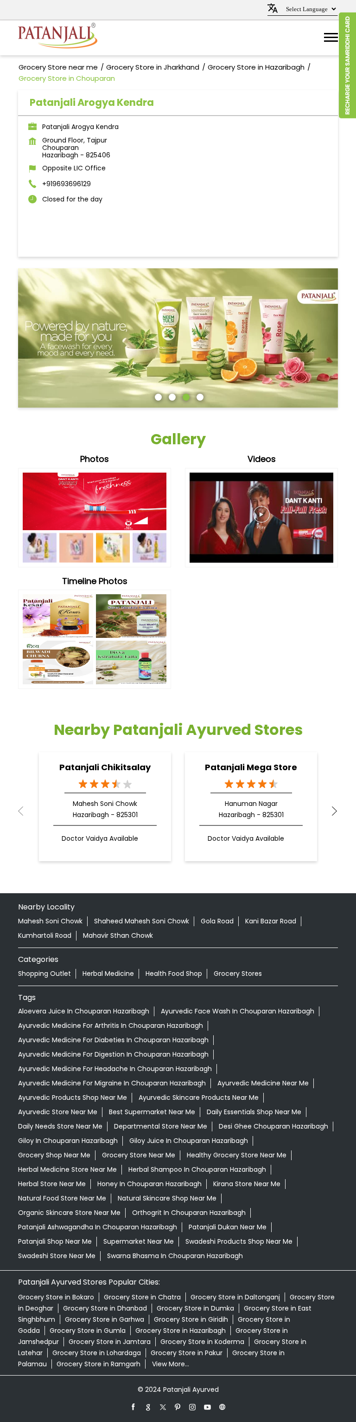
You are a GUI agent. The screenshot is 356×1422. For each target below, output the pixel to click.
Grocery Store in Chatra (142, 1297)
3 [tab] (185, 396)
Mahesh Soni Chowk (50, 921)
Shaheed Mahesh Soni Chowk (141, 921)
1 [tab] (157, 396)
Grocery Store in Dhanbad (105, 1308)
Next (330, 811)
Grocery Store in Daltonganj (235, 1297)
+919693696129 (66, 183)
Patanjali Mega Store (251, 767)
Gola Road (217, 921)
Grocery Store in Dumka (195, 1308)
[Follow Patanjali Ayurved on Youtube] (207, 1406)
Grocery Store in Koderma (202, 1341)
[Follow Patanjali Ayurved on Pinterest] (178, 1406)
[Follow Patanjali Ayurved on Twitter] (163, 1406)
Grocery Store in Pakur (186, 1352)
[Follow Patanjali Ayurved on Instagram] (192, 1406)
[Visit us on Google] (148, 1406)
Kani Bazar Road (270, 921)
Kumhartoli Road (44, 935)
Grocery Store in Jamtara (110, 1341)
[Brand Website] (222, 1406)
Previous (25, 811)
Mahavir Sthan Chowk (118, 935)
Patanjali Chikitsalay (105, 767)
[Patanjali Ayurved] (57, 38)
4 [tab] (199, 396)
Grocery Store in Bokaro (56, 1297)
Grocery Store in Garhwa (104, 1319)
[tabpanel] (178, 338)
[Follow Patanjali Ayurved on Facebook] (133, 1406)
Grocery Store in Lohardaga (96, 1352)
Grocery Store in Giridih (191, 1319)
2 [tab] (171, 396)
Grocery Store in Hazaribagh (180, 1330)
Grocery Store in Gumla (88, 1330)
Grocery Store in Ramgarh (98, 1364)
